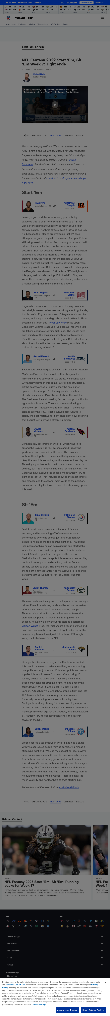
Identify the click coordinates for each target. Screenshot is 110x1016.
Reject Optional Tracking (93, 1010)
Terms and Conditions (15, 985)
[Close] (105, 982)
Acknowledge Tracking (67, 1010)
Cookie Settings (39, 1004)
